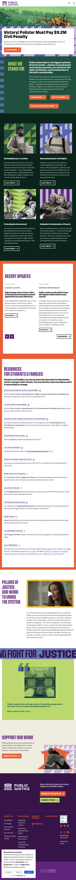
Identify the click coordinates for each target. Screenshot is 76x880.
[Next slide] (12, 336)
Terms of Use (64, 837)
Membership (37, 824)
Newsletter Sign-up (51, 794)
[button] (50, 593)
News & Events (35, 817)
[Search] (69, 3)
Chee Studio (52, 871)
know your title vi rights (14, 473)
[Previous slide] (7, 336)
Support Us (51, 816)
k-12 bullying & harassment (15, 404)
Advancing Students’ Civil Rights (23, 831)
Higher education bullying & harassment (21, 390)
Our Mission (8, 820)
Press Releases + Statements (51, 288)
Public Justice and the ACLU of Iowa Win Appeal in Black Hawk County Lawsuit (19, 294)
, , (42, 554)
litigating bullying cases (14, 435)
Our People (7, 824)
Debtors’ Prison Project (15, 288)
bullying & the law (11, 488)
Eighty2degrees (52, 870)
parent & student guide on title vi (18, 459)
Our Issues (23, 816)
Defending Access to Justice (21, 822)
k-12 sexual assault (12, 447)
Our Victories (8, 833)
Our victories (59, 97)
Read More (10, 330)
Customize (8, 872)
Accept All (29, 872)
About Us (8, 816)
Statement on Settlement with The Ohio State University (53, 293)
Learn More (11, 50)
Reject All (18, 872)
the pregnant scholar (13, 531)
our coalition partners (42, 106)
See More (62, 336)
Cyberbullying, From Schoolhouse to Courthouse (25, 419)
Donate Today (10, 756)
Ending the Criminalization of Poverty (23, 844)
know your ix (9, 516)
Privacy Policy (64, 835)
